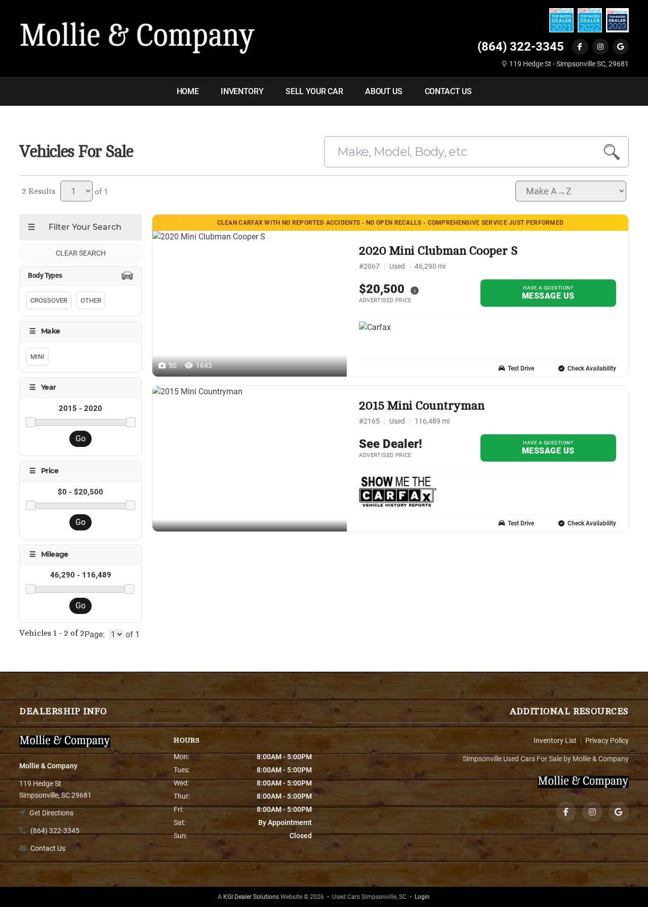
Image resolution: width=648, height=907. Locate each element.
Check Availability (592, 368)
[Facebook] (580, 46)
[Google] (621, 46)
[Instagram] (600, 46)
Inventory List (555, 740)
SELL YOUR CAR (314, 91)
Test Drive (521, 368)
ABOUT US (383, 91)
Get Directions (51, 813)
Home (188, 91)
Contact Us (47, 848)
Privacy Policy (607, 740)
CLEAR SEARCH (81, 253)
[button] (415, 289)
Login (422, 896)
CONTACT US (448, 91)
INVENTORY (242, 91)
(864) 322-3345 (520, 46)
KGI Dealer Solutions (251, 896)
